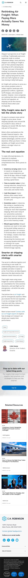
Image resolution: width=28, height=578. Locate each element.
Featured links (6, 546)
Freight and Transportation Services (11, 331)
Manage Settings (7, 574)
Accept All (14, 574)
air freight (17, 294)
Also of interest (6, 551)
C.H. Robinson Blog (7, 6)
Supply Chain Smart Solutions (9, 336)
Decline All (21, 574)
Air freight (21, 336)
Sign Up (14, 388)
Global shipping (19, 341)
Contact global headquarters (12, 531)
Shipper (5, 327)
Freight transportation (8, 341)
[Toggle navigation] (26, 2)
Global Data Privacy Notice (12, 564)
